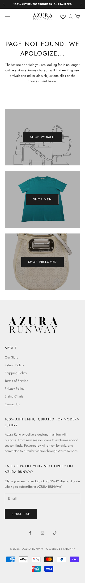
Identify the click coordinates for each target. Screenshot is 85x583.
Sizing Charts (14, 396)
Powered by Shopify (60, 549)
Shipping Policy (16, 373)
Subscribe (21, 514)
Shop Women (42, 137)
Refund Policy (14, 365)
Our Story (11, 357)
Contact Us (12, 404)
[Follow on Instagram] (42, 533)
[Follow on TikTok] (54, 533)
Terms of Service (16, 380)
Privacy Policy (14, 388)
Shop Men (42, 199)
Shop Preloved (42, 261)
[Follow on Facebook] (30, 533)
